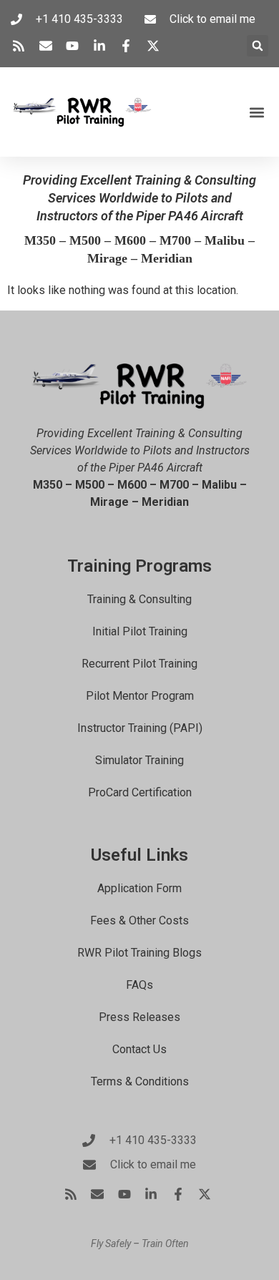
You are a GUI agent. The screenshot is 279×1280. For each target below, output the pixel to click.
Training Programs (139, 566)
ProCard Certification (140, 792)
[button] (257, 46)
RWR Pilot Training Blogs (139, 952)
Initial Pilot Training (139, 631)
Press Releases (139, 1017)
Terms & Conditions (140, 1081)
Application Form (139, 888)
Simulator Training (139, 760)
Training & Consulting (139, 599)
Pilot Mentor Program (140, 696)
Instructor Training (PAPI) (139, 728)
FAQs (139, 985)
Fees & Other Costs (139, 920)
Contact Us (139, 1049)
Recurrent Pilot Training (139, 663)
